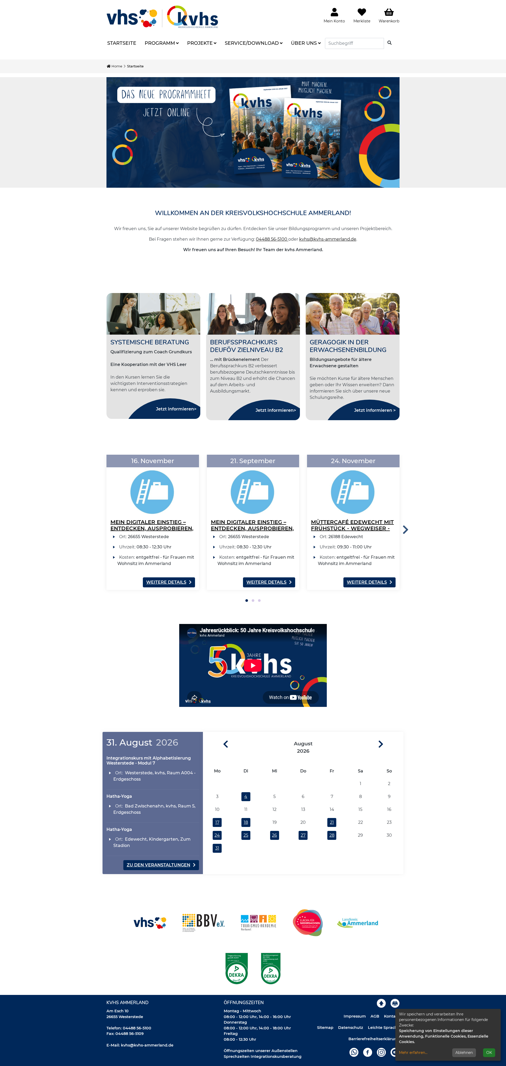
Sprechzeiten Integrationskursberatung (262, 1056)
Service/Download (252, 43)
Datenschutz (350, 1027)
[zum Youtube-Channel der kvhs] (395, 1051)
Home (116, 66)
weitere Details (166, 582)
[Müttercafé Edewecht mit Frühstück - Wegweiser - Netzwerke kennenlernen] (353, 485)
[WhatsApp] (353, 1051)
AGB (375, 1016)
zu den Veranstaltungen (158, 864)
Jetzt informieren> (176, 408)
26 (274, 835)
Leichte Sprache (384, 1027)
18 (246, 822)
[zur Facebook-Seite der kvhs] (367, 1051)
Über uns (304, 43)
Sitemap (325, 1027)
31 (217, 848)
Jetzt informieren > (375, 410)
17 (217, 822)
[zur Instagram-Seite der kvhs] (381, 1051)
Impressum (355, 1016)
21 (332, 822)
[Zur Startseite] (162, 16)
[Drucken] (395, 1003)
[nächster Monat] (390, 744)
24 (217, 835)
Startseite (121, 43)
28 (331, 835)
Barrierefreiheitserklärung (374, 1039)
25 (246, 835)
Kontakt (392, 1016)
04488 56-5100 (272, 239)
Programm (160, 43)
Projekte (200, 43)
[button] (247, 600)
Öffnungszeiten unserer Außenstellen (261, 1050)
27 (303, 835)
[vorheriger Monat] (215, 744)
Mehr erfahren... (413, 1052)
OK (489, 1052)
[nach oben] (381, 1003)
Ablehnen (464, 1052)
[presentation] (405, 529)
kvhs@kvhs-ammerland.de (327, 239)
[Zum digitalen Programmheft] (253, 132)
